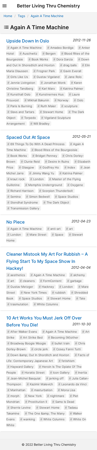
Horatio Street (35, 372)
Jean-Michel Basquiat (25, 378)
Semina (15, 196)
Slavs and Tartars (22, 112)
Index (71, 167)
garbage (76, 281)
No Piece (15, 222)
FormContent (52, 281)
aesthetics (17, 275)
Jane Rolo (75, 77)
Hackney (48, 286)
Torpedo (30, 118)
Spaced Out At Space (28, 137)
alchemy (79, 275)
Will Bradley (41, 123)
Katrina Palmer (73, 88)
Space (59, 234)
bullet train (62, 343)
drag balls (70, 65)
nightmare (57, 396)
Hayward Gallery (21, 366)
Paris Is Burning (21, 106)
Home (8, 16)
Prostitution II (37, 401)
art (71, 229)
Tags (21, 16)
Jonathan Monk (55, 82)
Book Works (40, 59)
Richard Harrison (22, 191)
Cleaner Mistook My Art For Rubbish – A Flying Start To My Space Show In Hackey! (47, 261)
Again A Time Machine (47, 16)
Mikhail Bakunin (38, 100)
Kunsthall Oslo (20, 94)
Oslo (80, 100)
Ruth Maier (48, 106)
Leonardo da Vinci (74, 384)
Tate (82, 298)
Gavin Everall (72, 71)
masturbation (43, 390)
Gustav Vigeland (48, 77)
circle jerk (41, 349)
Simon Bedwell (39, 196)
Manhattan (17, 390)
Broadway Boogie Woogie (28, 343)
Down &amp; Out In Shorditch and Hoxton (39, 355)
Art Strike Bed (33, 337)
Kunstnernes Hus (51, 94)
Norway (63, 100)
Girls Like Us (19, 77)
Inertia (82, 372)
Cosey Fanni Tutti (68, 349)
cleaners (29, 281)
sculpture (71, 106)
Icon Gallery (61, 372)
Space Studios (68, 196)
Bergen (51, 53)
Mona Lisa (68, 390)
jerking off (56, 378)
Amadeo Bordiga (61, 47)
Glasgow (28, 167)
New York (35, 396)
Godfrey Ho (50, 167)
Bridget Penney (46, 155)
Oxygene (76, 185)
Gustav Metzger (21, 286)
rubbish (60, 292)
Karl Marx (48, 88)
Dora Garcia (64, 59)
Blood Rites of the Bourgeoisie (56, 150)
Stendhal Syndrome (24, 202)
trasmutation (19, 304)
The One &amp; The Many (46, 413)
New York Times (35, 292)
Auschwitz (30, 53)
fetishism (68, 361)
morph (14, 396)
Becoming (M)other (64, 337)
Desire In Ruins (58, 161)
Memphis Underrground (45, 185)
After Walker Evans (23, 331)
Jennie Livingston (22, 82)
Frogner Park (46, 71)
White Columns (47, 304)
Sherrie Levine (20, 407)
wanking (29, 419)
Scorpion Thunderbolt (57, 191)
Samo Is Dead (64, 401)
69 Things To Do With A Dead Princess (37, 144)
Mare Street (38, 234)
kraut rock (17, 179)
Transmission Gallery (24, 208)
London (38, 179)
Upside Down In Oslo (27, 41)
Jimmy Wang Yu (43, 173)
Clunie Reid (32, 161)
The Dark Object (57, 202)
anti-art (55, 229)
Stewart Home (53, 112)
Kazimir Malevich (41, 384)
